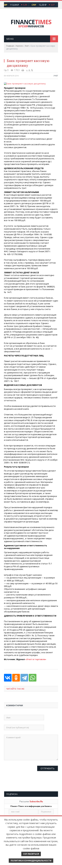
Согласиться (31, 853)
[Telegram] (24, 678)
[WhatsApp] (32, 678)
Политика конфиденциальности (31, 860)
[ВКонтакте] (8, 678)
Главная (10, 46)
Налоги (19, 46)
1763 (16, 70)
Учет (27, 46)
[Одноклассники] (16, 678)
